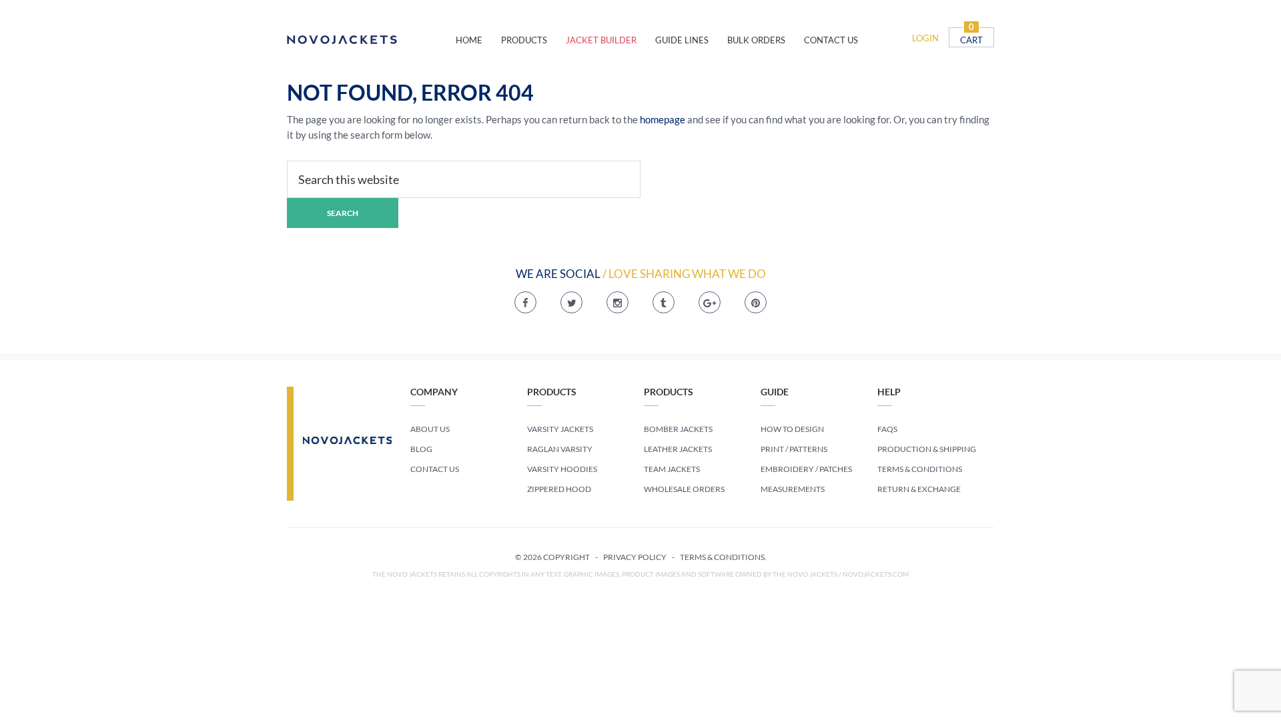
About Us (430, 429)
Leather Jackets (678, 449)
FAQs (887, 429)
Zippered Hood (559, 489)
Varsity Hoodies (562, 469)
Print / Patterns (794, 449)
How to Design (792, 429)
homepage (662, 119)
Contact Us (434, 469)
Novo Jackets (371, 40)
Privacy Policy (635, 557)
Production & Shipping (926, 449)
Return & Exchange (919, 489)
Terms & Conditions (919, 469)
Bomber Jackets (678, 429)
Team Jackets (672, 469)
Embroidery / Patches (806, 469)
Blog (421, 449)
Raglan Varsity (559, 449)
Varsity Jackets (560, 429)
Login (925, 38)
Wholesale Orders (684, 489)
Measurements (793, 489)
